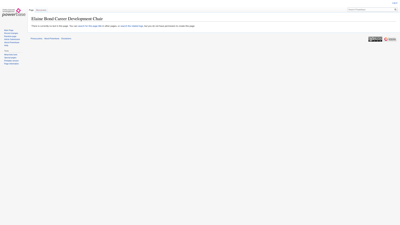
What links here (10, 55)
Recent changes (11, 33)
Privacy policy (36, 39)
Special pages (10, 58)
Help (6, 45)
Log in (395, 3)
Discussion (41, 10)
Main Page (8, 30)
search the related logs (131, 26)
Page (31, 10)
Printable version (11, 61)
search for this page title (90, 26)
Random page (10, 36)
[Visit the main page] (13, 12)
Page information (11, 64)
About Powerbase (11, 42)
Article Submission (12, 39)
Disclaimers (66, 39)
